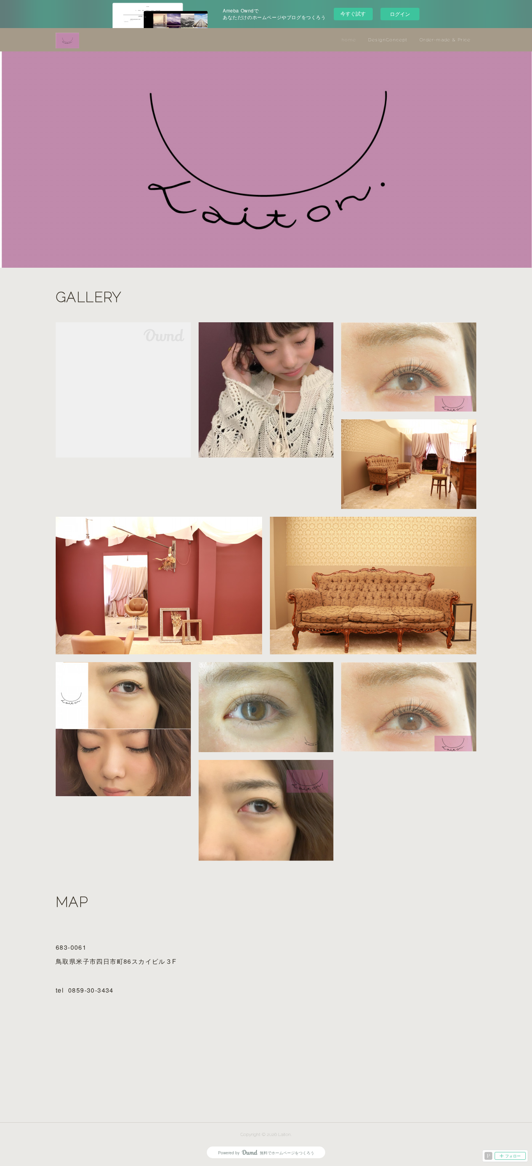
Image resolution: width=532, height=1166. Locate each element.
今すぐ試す (353, 13)
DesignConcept (388, 39)
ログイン (400, 14)
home (349, 39)
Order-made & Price (444, 39)
